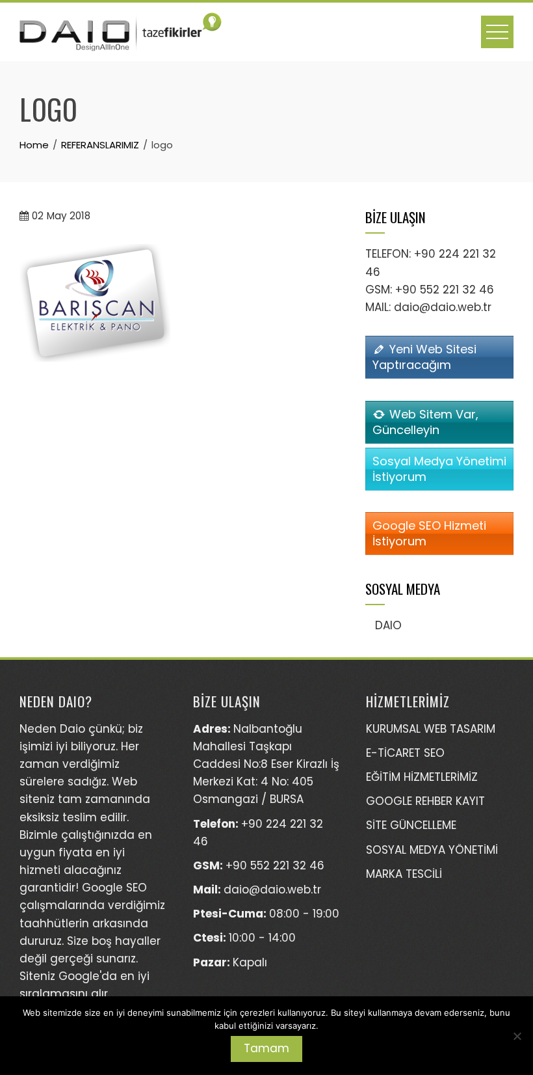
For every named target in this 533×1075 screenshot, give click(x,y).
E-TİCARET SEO (405, 753)
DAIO (388, 625)
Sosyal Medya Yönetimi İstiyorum (439, 469)
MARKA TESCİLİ (404, 874)
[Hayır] (516, 1035)
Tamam (266, 1048)
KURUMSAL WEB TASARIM (430, 729)
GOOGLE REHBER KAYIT (425, 801)
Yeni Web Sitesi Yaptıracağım (424, 357)
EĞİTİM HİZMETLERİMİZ (422, 777)
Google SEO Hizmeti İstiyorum (429, 533)
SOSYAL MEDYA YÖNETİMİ (432, 850)
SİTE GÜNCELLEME (411, 825)
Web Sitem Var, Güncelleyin (425, 422)
